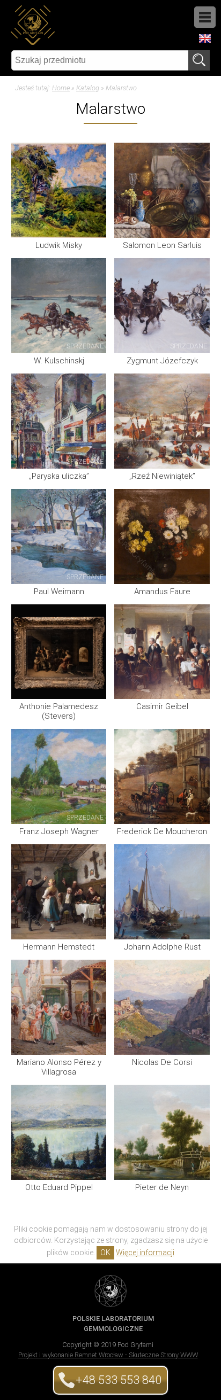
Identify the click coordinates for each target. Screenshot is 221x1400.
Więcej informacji (145, 1252)
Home (61, 88)
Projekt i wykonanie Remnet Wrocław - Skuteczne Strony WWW (108, 1355)
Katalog (87, 88)
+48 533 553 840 (118, 1380)
